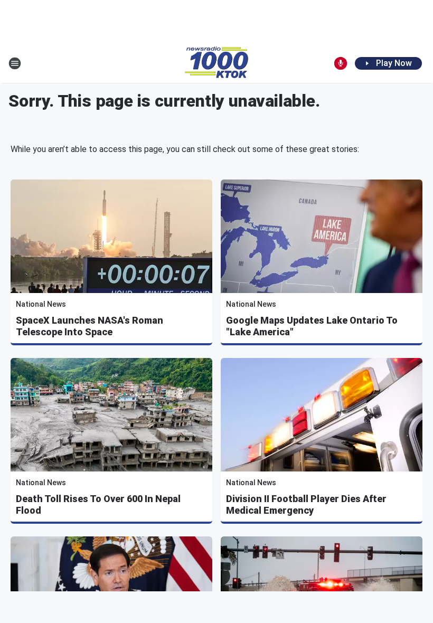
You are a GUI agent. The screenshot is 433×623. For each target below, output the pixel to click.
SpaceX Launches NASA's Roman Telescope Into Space (89, 326)
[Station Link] (216, 63)
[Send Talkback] (340, 63)
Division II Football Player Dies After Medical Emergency (306, 504)
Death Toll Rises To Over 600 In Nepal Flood (98, 504)
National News (41, 304)
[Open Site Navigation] (14, 63)
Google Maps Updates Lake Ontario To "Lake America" (312, 326)
